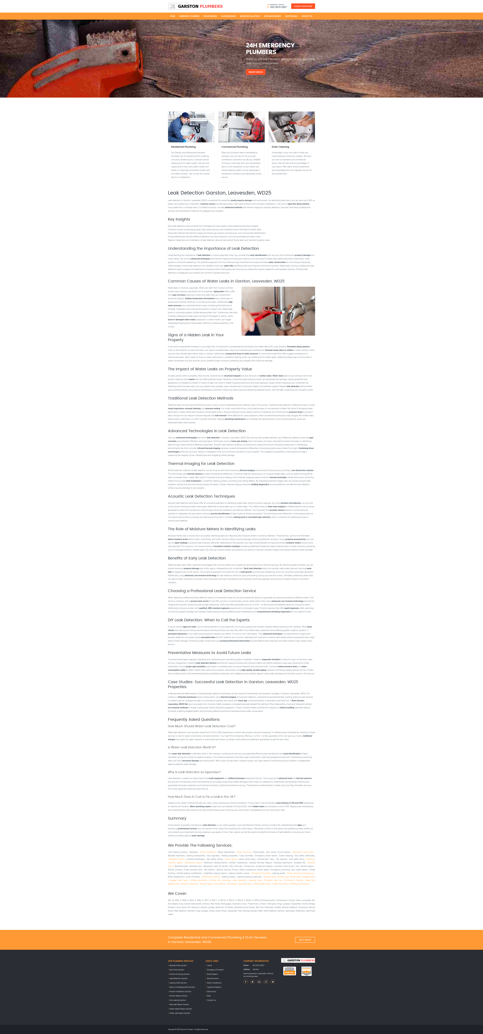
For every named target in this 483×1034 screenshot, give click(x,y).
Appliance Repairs (272, 16)
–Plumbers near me (272, 880)
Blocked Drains (228, 16)
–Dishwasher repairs (193, 862)
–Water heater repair (262, 883)
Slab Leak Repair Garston (179, 1004)
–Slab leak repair (244, 883)
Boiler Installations (250, 16)
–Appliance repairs (176, 859)
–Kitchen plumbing (198, 880)
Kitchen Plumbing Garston (179, 974)
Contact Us (307, 16)
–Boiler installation (207, 852)
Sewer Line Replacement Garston (182, 987)
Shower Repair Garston (178, 996)
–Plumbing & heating (293, 880)
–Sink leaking (219, 883)
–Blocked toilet (269, 876)
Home (172, 16)
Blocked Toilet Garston (178, 965)
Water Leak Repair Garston (179, 1013)
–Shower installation (189, 883)
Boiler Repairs (210, 16)
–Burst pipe (295, 876)
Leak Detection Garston (178, 978)
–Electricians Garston (210, 876)
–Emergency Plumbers (260, 873)
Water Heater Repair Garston (180, 1009)
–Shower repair (205, 883)
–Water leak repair (279, 883)
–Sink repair (231, 883)
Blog (209, 996)
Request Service (256, 72)
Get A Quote (305, 940)
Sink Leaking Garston (177, 1000)
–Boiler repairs (230, 859)
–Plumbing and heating (298, 883)
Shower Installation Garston (180, 991)
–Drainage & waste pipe (302, 852)
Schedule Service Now (303, 6)
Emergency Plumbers (189, 16)
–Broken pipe (283, 876)
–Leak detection (239, 880)
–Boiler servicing (243, 852)
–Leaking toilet (255, 880)
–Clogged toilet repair (178, 880)
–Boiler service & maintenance (299, 873)
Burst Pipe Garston (176, 969)
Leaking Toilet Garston (178, 983)
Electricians (291, 16)
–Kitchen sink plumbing (219, 880)
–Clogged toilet (308, 876)
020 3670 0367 (278, 7)
